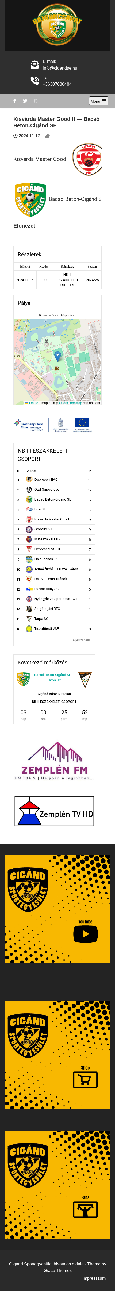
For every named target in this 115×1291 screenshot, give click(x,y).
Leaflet (33, 402)
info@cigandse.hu (60, 68)
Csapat (31, 471)
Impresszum (94, 1278)
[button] (57, 356)
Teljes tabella (81, 640)
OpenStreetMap (70, 402)
